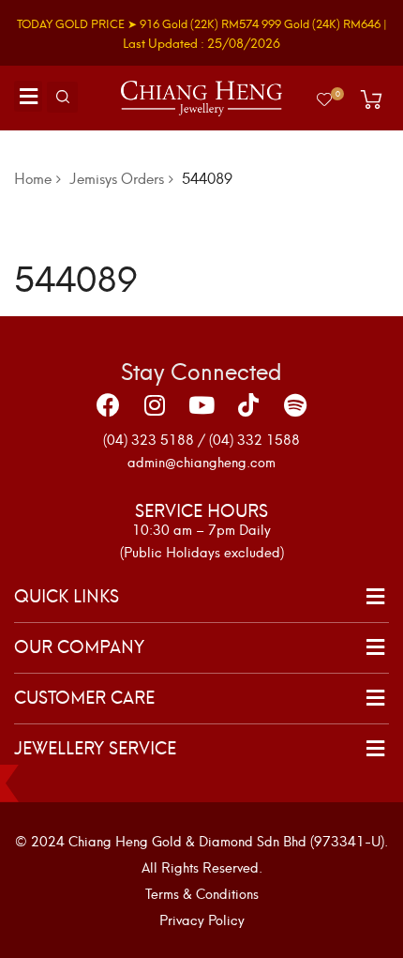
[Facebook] (107, 404)
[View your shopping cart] (371, 99)
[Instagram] (154, 404)
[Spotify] (295, 404)
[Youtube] (201, 404)
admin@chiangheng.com (201, 461)
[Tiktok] (248, 404)
